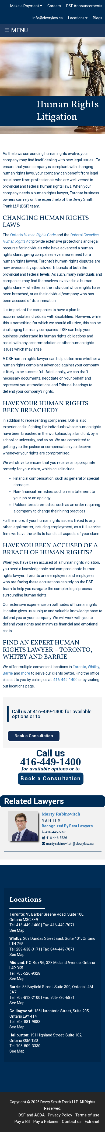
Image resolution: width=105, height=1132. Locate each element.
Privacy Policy (60, 1115)
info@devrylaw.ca (48, 18)
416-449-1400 (65, 680)
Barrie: (15, 987)
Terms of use (87, 1115)
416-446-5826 (55, 832)
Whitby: (15, 938)
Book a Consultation (50, 778)
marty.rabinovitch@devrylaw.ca (69, 844)
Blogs (97, 18)
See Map (16, 930)
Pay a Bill (22, 1121)
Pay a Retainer (46, 1121)
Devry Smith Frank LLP (59, 1102)
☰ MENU (16, 30)
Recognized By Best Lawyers (67, 826)
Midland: (17, 962)
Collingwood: (21, 1011)
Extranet (92, 1121)
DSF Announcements (84, 6)
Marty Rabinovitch (61, 814)
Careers (54, 6)
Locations (76, 18)
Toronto (79, 667)
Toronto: (17, 914)
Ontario (33, 235)
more (25, 673)
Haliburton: (19, 1035)
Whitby (93, 667)
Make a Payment (25, 6)
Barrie (8, 673)
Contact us (72, 1121)
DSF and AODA (32, 1115)
